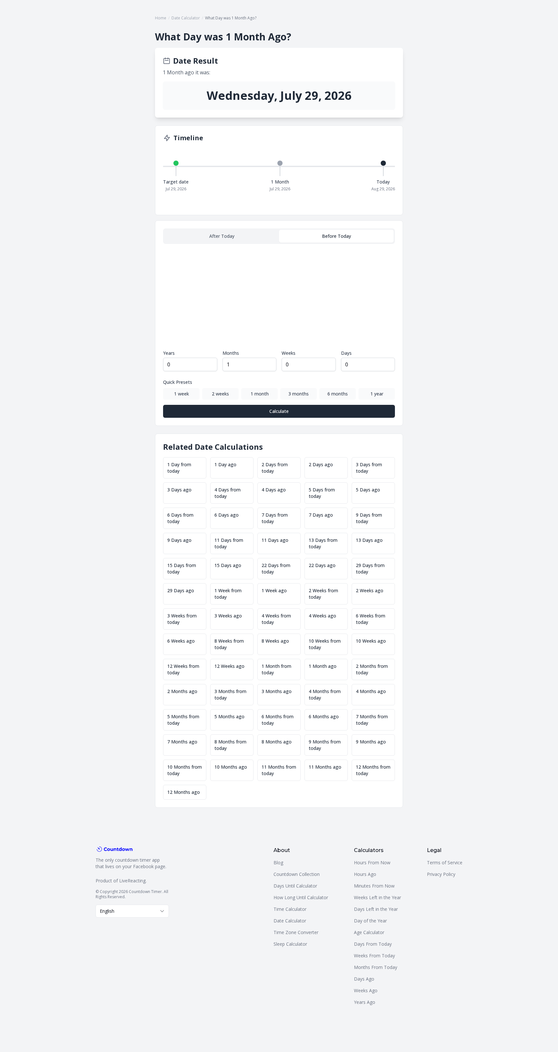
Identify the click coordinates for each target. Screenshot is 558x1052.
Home (160, 18)
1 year (376, 394)
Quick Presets (177, 382)
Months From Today (375, 967)
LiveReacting (132, 881)
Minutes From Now (374, 886)
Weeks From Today (374, 955)
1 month (260, 394)
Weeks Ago (365, 990)
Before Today (336, 236)
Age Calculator (369, 932)
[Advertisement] (279, 297)
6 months (337, 394)
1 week (181, 394)
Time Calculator (290, 909)
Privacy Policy (441, 874)
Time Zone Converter (296, 932)
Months (230, 353)
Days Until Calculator (295, 886)
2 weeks (220, 394)
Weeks (288, 353)
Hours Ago (365, 874)
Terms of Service (444, 862)
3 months (298, 394)
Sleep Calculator (290, 944)
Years (169, 353)
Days (346, 353)
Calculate (279, 411)
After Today (221, 236)
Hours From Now (372, 862)
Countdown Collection (297, 874)
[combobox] (132, 911)
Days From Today (373, 944)
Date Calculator (185, 18)
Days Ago (364, 979)
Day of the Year (370, 921)
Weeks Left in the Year (377, 897)
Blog (278, 862)
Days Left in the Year (376, 909)
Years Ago (364, 1002)
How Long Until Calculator (301, 897)
